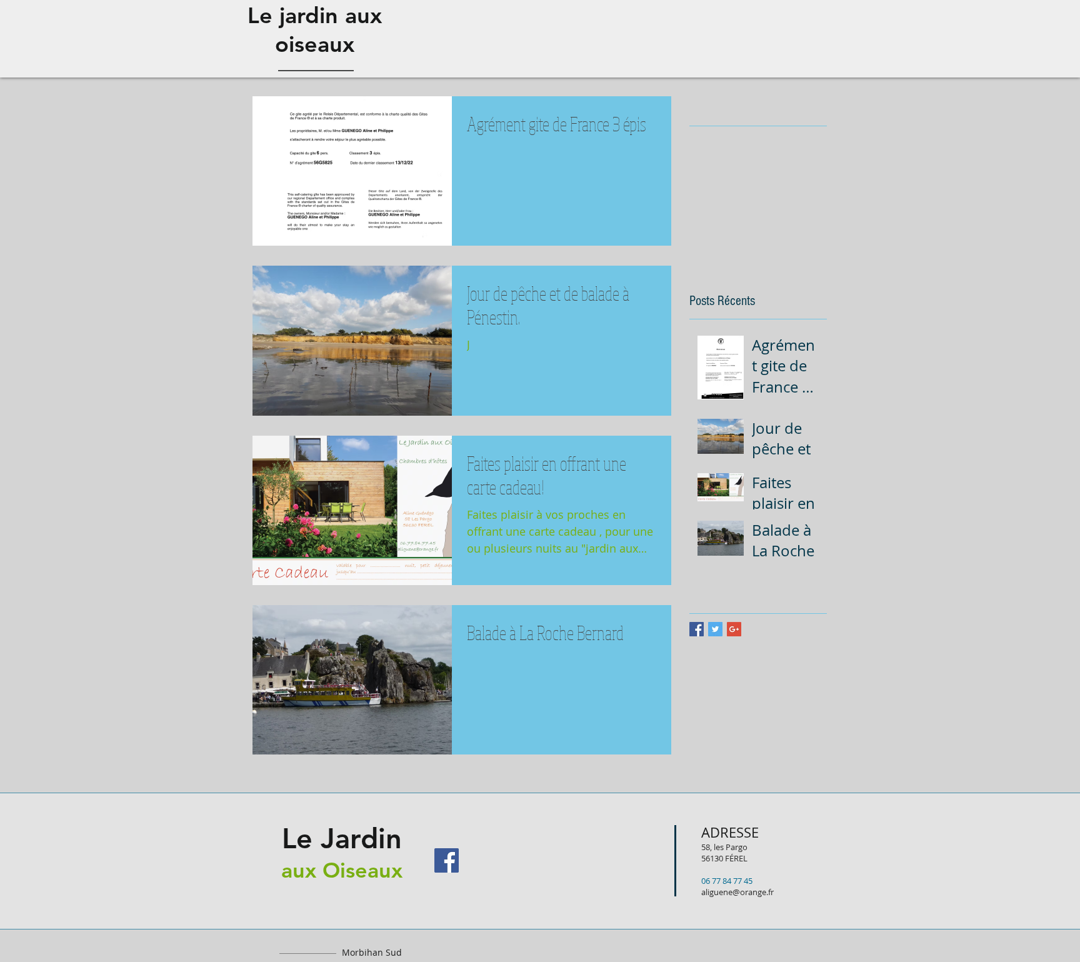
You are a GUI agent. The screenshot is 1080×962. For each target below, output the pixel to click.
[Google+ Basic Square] (734, 629)
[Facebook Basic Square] (696, 629)
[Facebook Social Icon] (446, 860)
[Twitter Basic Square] (715, 629)
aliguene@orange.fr (737, 892)
